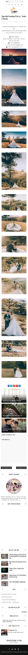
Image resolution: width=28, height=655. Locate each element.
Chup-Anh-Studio (7, 597)
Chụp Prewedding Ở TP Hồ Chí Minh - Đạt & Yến (12, 415)
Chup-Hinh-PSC (6, 602)
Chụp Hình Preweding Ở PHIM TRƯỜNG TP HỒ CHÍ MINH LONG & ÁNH (14, 429)
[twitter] (9, 4)
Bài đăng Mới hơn (6, 467)
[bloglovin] (21, 4)
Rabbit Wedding (23, 652)
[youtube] (12, 649)
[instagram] (15, 4)
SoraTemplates (10, 652)
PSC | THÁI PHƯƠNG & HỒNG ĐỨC (17, 582)
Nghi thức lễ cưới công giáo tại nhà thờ (17, 562)
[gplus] (12, 4)
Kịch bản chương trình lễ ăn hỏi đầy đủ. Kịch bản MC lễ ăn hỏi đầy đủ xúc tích (17, 556)
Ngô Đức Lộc (13, 630)
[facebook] (6, 4)
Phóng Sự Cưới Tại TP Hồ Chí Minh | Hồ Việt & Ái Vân (17, 576)
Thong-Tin (16, 602)
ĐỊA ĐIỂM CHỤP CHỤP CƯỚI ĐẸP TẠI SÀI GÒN (12, 400)
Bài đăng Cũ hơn (21, 467)
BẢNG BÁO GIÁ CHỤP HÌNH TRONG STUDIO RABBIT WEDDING (14, 621)
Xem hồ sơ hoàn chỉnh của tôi (15, 632)
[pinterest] (18, 4)
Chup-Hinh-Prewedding (9, 599)
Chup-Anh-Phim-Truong (9, 594)
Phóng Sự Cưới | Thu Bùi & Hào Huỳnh (16, 569)
